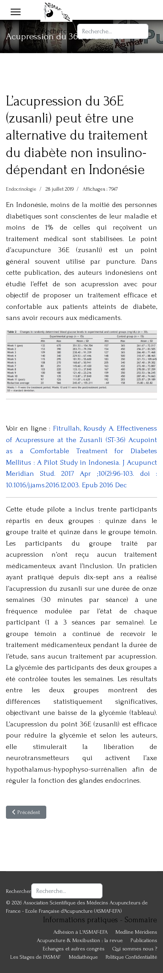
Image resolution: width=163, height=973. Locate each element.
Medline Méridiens (136, 932)
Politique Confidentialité (131, 957)
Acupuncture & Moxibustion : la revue (80, 940)
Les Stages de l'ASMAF (35, 957)
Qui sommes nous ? (134, 949)
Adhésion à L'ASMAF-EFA (80, 932)
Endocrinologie (21, 189)
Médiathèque (83, 957)
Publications (144, 940)
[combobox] (112, 31)
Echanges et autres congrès (73, 949)
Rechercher (59, 31)
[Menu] (16, 12)
